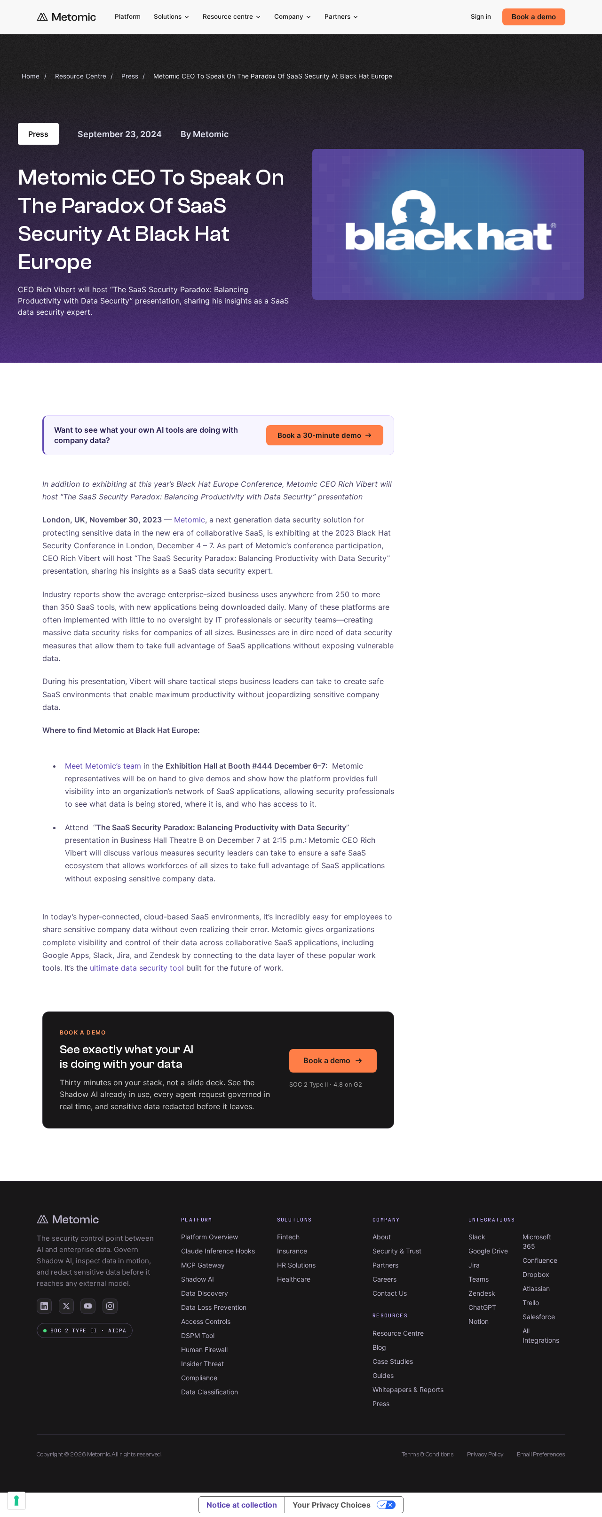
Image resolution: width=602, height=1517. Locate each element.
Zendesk (481, 1293)
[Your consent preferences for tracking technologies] (16, 1500)
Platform (128, 16)
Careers (384, 1279)
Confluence (540, 1260)
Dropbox (536, 1274)
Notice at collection (241, 1504)
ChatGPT (482, 1307)
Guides (383, 1375)
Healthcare (293, 1279)
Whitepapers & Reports (408, 1389)
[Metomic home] (66, 17)
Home (31, 76)
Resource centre (228, 16)
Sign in (481, 16)
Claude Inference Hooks (218, 1251)
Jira (474, 1265)
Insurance (292, 1251)
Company (288, 16)
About (381, 1237)
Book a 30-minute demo (319, 435)
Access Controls (205, 1321)
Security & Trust (396, 1251)
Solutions (168, 16)
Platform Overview (209, 1237)
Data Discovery (204, 1293)
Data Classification (209, 1392)
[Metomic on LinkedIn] (44, 1306)
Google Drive (488, 1251)
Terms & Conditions (428, 1454)
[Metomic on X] (66, 1306)
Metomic (189, 519)
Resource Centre (80, 76)
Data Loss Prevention (213, 1307)
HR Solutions (296, 1265)
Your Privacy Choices (332, 1504)
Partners (337, 16)
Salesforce (539, 1317)
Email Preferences (541, 1454)
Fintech (288, 1237)
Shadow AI (197, 1279)
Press (129, 76)
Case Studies (392, 1361)
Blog (379, 1347)
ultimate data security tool (137, 967)
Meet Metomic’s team (103, 765)
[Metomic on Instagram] (110, 1306)
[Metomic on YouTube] (87, 1306)
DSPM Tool (197, 1335)
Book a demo (534, 16)
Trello (531, 1303)
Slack (476, 1237)
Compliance (199, 1378)
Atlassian (536, 1288)
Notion (478, 1321)
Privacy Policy (485, 1454)
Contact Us (389, 1293)
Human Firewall (204, 1350)
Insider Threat (202, 1364)
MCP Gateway (203, 1265)
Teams (478, 1279)
